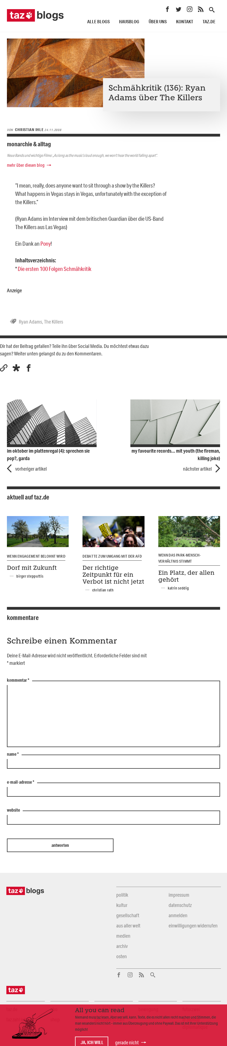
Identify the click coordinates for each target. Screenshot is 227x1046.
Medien (123, 936)
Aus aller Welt (128, 925)
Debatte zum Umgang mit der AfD (112, 556)
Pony (45, 243)
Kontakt (184, 21)
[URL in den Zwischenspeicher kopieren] (3, 368)
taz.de (209, 21)
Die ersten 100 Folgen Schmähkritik (54, 268)
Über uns (158, 21)
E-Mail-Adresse (20, 782)
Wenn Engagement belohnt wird (36, 556)
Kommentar (18, 680)
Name (13, 754)
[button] (16, 368)
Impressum (179, 895)
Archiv (122, 946)
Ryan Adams (30, 322)
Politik (122, 895)
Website (13, 810)
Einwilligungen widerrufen (193, 925)
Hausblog (129, 21)
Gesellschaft (127, 915)
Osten (121, 956)
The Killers (53, 322)
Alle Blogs (98, 21)
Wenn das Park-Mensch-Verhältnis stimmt (179, 558)
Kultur (121, 905)
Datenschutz (180, 905)
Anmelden (178, 915)
